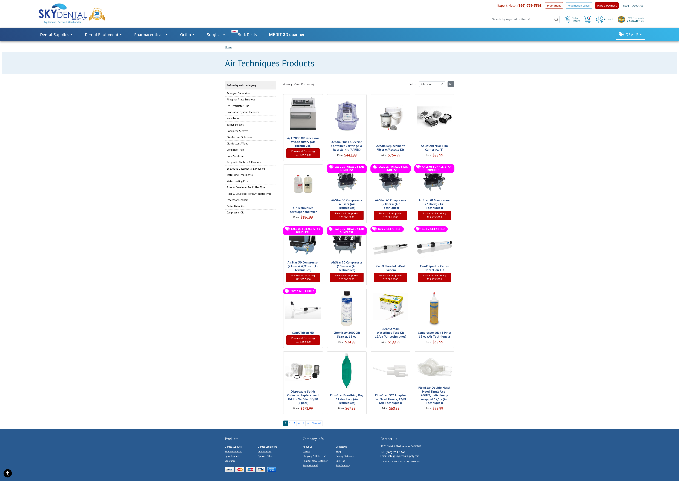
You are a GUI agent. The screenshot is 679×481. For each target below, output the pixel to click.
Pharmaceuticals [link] (149, 34)
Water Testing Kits (237, 181)
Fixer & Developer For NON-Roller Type (249, 193)
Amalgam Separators (239, 93)
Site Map (340, 460)
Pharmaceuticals (233, 451)
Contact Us (341, 446)
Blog (626, 5)
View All (316, 423)
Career (306, 451)
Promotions (554, 5)
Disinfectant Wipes (237, 143)
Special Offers (265, 456)
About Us (637, 5)
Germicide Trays (236, 149)
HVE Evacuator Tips (238, 105)
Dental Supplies (233, 446)
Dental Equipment (267, 446)
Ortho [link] (185, 34)
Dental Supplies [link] (54, 34)
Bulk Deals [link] (247, 34)
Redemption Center (579, 5)
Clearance (230, 460)
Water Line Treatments (240, 174)
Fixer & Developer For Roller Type (246, 187)
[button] (588, 19)
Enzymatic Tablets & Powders (244, 162)
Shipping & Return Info (315, 456)
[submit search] (556, 19)
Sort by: (413, 84)
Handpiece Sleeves (237, 130)
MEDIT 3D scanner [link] (287, 34)
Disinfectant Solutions (239, 137)
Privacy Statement (345, 456)
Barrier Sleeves (235, 124)
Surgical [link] (214, 34)
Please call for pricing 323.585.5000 (303, 153)
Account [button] (608, 19)
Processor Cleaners (237, 200)
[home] (62, 13)
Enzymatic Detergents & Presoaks (246, 168)
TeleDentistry (343, 465)
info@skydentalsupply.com (403, 456)
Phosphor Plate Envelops (241, 99)
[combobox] (525, 19)
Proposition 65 (310, 465)
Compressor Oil (235, 212)
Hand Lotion (233, 118)
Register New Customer (315, 460)
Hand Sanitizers (235, 156)
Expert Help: (519, 5)
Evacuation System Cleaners (243, 112)
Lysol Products (232, 456)
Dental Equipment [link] (101, 34)
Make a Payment (607, 5)
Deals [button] (632, 34)
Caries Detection (236, 206)
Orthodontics (264, 451)
